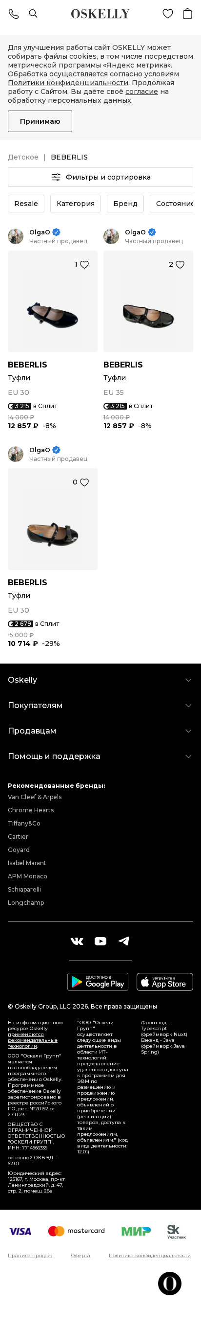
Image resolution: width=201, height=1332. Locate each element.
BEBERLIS (27, 364)
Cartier (18, 836)
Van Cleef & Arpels (34, 797)
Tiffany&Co (24, 823)
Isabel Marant (27, 863)
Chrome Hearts (31, 810)
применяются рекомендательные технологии (33, 1040)
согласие (141, 91)
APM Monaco (27, 876)
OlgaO (39, 232)
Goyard (19, 849)
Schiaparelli (24, 889)
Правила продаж (30, 1256)
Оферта (80, 1256)
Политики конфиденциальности (68, 82)
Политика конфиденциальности (150, 1256)
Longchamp (26, 902)
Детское (23, 157)
